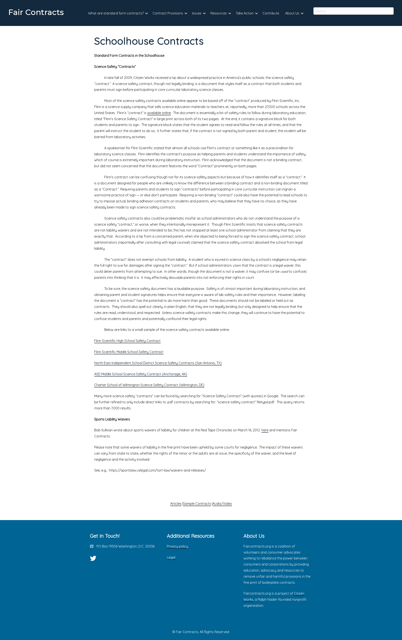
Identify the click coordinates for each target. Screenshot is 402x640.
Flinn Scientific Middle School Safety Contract (129, 352)
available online (159, 113)
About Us (292, 13)
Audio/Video (222, 503)
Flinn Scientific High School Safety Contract (127, 341)
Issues (196, 13)
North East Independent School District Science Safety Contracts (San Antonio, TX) (158, 363)
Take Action (245, 13)
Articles (176, 503)
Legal (171, 557)
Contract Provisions (168, 13)
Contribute (271, 13)
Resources (218, 13)
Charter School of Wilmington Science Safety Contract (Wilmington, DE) (149, 385)
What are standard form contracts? (116, 13)
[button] (146, 13)
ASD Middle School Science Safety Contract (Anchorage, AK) (140, 374)
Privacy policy (177, 546)
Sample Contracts (197, 503)
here (265, 430)
